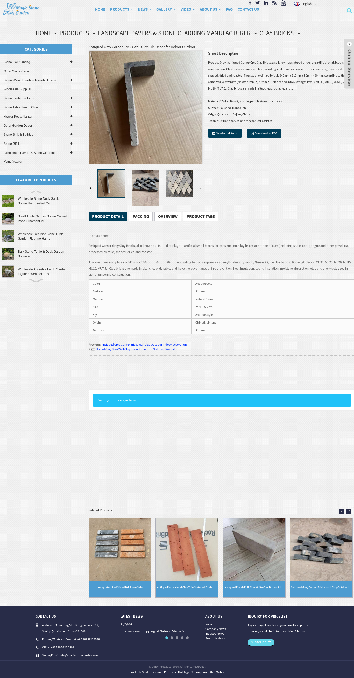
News (143, 9)
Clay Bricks (276, 33)
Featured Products (164, 672)
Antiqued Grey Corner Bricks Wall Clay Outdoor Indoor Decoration (144, 344)
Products (119, 9)
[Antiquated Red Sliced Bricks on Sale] (120, 549)
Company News (215, 629)
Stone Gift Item (14, 144)
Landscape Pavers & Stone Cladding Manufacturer (174, 33)
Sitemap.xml (199, 672)
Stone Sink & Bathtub (18, 134)
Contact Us (248, 9)
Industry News (214, 633)
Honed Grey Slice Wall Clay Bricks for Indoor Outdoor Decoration (137, 349)
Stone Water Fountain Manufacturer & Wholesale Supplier (30, 85)
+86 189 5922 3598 (62, 647)
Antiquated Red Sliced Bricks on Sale (120, 587)
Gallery (164, 9)
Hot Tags (183, 672)
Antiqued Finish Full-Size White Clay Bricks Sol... (254, 587)
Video (186, 9)
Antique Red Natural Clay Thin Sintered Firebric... (187, 587)
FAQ (229, 9)
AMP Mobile (217, 672)
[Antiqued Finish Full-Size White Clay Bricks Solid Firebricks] (254, 549)
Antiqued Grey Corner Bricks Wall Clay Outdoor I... (321, 587)
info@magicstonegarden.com (79, 655)
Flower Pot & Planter (18, 116)
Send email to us (227, 133)
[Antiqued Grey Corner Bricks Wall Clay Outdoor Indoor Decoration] (321, 549)
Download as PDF (265, 133)
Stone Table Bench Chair (21, 107)
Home (100, 9)
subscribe (258, 642)
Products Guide (139, 672)
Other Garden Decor (18, 125)
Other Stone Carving (18, 71)
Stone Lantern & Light (19, 98)
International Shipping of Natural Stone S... (153, 631)
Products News (215, 638)
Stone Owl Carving (17, 62)
